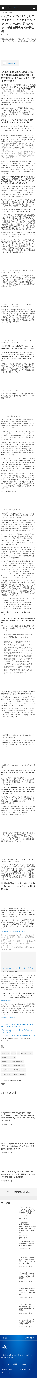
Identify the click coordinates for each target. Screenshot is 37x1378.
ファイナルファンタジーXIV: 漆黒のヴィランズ (13, 1065)
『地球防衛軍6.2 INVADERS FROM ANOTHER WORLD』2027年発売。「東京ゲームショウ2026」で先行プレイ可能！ (27, 1227)
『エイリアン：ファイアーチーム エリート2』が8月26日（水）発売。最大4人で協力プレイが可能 (27, 1210)
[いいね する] (11, 1124)
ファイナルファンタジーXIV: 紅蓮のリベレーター (14, 1070)
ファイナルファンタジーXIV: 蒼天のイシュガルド (14, 1074)
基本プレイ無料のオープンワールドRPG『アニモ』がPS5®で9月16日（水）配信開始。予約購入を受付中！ (17, 1146)
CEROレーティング (25, 1369)
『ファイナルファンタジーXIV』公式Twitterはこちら (18, 1035)
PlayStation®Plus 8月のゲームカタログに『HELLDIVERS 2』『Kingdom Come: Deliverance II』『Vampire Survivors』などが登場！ (18, 1116)
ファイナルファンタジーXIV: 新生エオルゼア (12, 1061)
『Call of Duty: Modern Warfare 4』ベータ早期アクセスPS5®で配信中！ (27, 1243)
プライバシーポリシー (26, 1364)
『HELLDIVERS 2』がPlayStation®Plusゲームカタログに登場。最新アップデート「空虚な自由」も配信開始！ (18, 1174)
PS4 (18, 1053)
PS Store (13, 1053)
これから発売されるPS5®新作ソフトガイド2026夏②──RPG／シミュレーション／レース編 (27, 1260)
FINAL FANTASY (6, 1053)
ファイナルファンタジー (27, 1053)
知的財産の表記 (7, 1369)
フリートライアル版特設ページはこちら (14, 932)
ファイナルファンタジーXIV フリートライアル (18, 968)
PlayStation (11, 8)
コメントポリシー (7, 1373)
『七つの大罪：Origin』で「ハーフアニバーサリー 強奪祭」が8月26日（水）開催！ (27, 1276)
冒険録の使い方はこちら (9, 1018)
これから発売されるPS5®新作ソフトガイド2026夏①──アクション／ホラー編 (27, 1291)
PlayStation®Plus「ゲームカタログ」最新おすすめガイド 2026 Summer (27, 1322)
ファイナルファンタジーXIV (8, 1057)
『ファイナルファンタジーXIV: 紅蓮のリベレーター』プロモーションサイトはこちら (17, 1025)
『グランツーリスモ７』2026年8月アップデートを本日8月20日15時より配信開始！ (27, 1307)
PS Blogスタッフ (12, 63)
